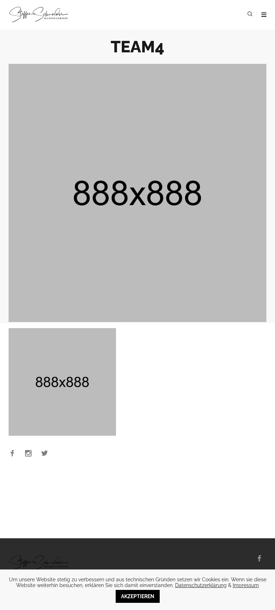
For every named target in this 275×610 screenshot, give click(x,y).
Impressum (246, 585)
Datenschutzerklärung (201, 585)
